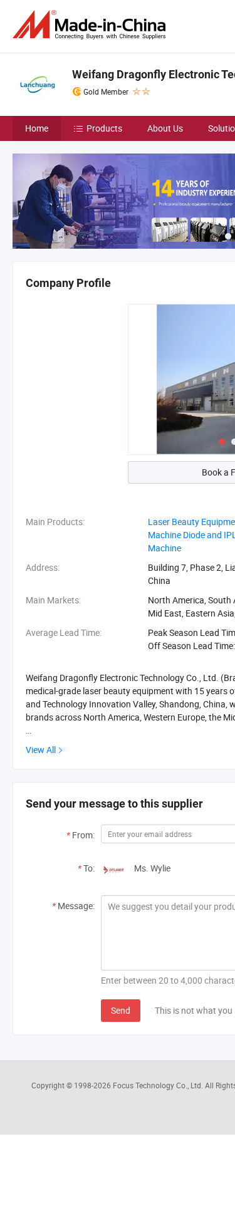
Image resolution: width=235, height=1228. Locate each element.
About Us (165, 128)
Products (104, 128)
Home (36, 128)
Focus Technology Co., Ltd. (159, 1085)
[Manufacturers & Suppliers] (91, 24)
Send (120, 1010)
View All (41, 750)
